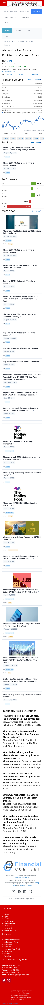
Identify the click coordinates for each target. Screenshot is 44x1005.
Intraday (5, 138)
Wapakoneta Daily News (26, 990)
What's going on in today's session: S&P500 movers (22, 473)
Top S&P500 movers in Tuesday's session (22, 361)
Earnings (10, 244)
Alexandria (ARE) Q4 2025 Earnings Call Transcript (20, 504)
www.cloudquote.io (22, 878)
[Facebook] (19, 891)
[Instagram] (30, 891)
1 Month (20, 138)
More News (35, 142)
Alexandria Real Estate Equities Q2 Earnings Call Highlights (22, 232)
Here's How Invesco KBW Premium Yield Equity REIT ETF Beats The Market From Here (20, 659)
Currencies (20, 41)
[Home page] (24, 4)
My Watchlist (25, 18)
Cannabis (10, 636)
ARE (10, 60)
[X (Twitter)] (13, 891)
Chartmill (8, 157)
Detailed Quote (34, 80)
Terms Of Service (25, 885)
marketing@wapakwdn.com (18, 975)
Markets (7, 30)
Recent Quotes (8, 18)
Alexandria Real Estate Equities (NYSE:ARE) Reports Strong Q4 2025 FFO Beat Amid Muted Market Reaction (22, 377)
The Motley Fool (9, 451)
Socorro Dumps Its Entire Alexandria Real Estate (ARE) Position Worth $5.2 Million (21, 590)
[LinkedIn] (24, 891)
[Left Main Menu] (4, 3)
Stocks (18, 30)
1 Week (13, 138)
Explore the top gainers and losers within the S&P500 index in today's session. (20, 393)
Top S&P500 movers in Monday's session (21, 348)
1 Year (36, 138)
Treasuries (7, 45)
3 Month (28, 138)
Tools (6, 36)
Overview (7, 41)
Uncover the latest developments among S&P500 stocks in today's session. (20, 409)
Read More (36, 211)
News (13, 41)
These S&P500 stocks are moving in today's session (18, 164)
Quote (9, 75)
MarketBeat (8, 240)
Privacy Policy (22, 994)
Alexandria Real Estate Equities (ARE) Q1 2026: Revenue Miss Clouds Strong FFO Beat (20, 298)
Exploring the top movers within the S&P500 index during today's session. (20, 148)
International (29, 41)
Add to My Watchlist (8, 71)
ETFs (28, 30)
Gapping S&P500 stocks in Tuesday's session (19, 282)
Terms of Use (14, 994)
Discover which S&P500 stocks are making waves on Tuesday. (21, 315)
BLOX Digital (20, 999)
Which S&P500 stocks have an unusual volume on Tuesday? (20, 266)
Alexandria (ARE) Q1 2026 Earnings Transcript (18, 442)
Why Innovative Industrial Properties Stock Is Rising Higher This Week (21, 624)
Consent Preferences (10, 1004)
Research (34, 75)
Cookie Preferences (24, 995)
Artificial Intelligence (13, 550)
